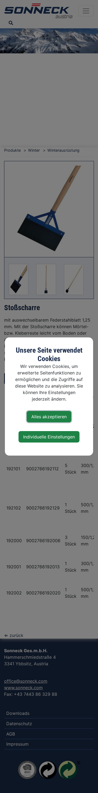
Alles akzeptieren (49, 416)
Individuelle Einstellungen (49, 437)
